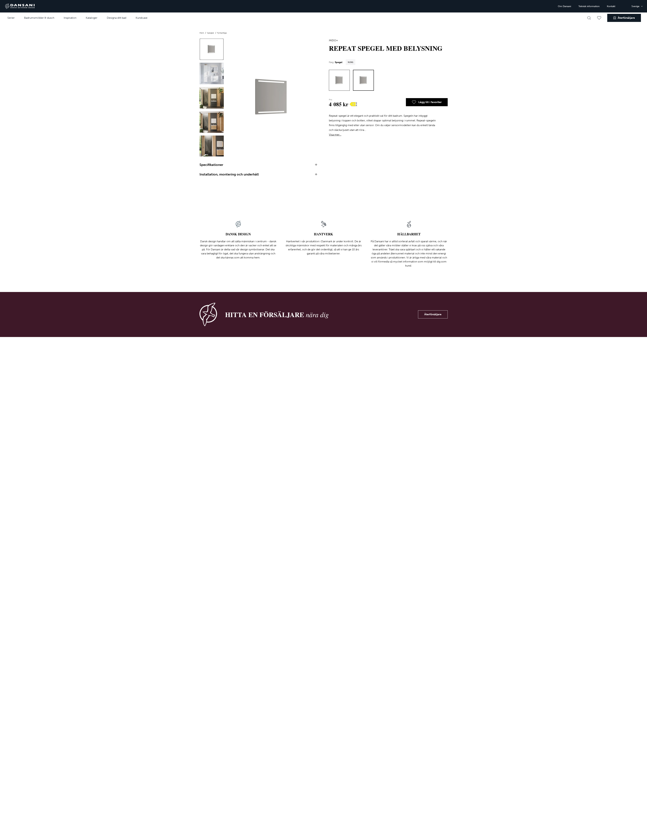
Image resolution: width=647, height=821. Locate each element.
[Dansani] (20, 6)
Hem (202, 33)
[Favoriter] (599, 18)
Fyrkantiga (222, 33)
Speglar (211, 33)
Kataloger (91, 17)
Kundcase (141, 17)
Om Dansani (564, 6)
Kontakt (611, 6)
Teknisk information (588, 6)
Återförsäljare (432, 314)
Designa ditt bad (116, 17)
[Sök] (589, 18)
